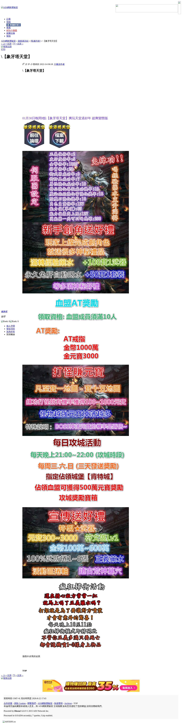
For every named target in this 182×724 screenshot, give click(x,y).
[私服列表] (36, 41)
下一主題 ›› (18, 44)
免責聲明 (58, 703)
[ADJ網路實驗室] (9, 7)
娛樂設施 (10, 33)
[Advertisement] (44, 97)
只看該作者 (59, 64)
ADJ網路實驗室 (8, 41)
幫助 (8, 36)
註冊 (8, 19)
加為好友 (10, 331)
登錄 (8, 22)
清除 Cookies (20, 703)
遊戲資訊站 (23, 41)
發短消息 (10, 329)
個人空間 (10, 326)
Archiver (68, 703)
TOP (24, 671)
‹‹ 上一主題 (6, 44)
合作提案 (8, 703)
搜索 (8, 27)
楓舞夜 (4, 311)
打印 (3, 49)
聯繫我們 (31, 703)
